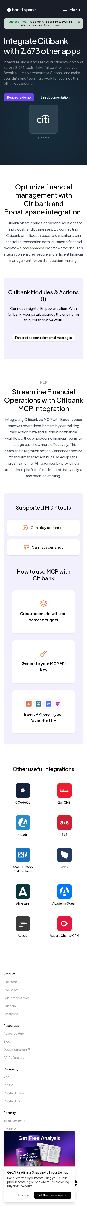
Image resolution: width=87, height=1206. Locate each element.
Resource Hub (14, 1033)
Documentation (15, 1049)
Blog (7, 1041)
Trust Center (13, 1121)
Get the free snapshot (53, 1195)
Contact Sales (14, 1093)
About (8, 1077)
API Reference (14, 1057)
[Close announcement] (79, 22)
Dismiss (23, 1195)
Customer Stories (16, 998)
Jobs (7, 1085)
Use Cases (11, 990)
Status (8, 1129)
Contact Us (12, 1101)
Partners (10, 1006)
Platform (10, 982)
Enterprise (11, 1014)
